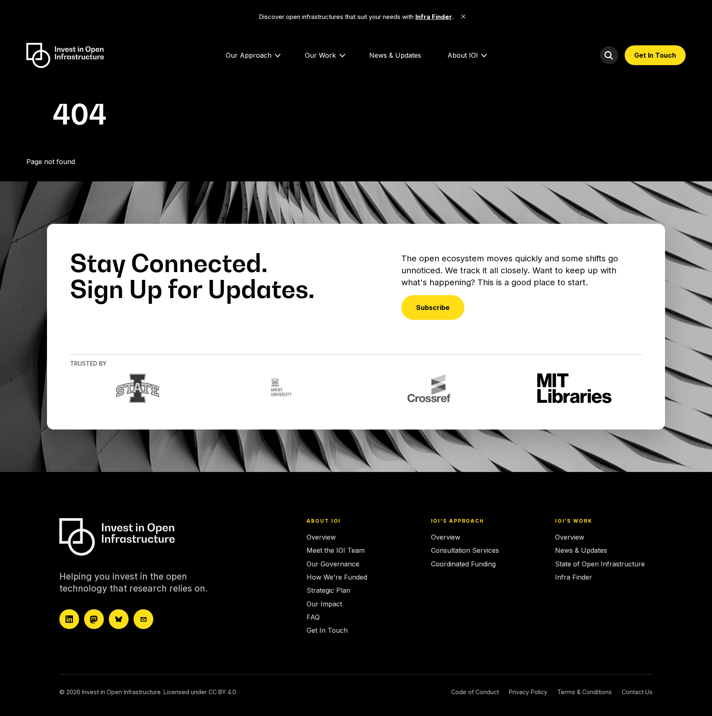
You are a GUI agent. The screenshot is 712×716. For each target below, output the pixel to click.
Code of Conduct (475, 691)
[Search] (609, 55)
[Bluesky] (119, 619)
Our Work (320, 55)
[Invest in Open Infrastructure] (131, 537)
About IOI (462, 55)
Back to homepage (55, 177)
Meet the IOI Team (336, 550)
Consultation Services (465, 550)
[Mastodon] (94, 619)
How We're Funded (337, 577)
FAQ (313, 617)
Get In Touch (655, 55)
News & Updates (395, 55)
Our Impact (324, 604)
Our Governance (333, 564)
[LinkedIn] (69, 619)
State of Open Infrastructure (600, 564)
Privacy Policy (528, 691)
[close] (463, 16)
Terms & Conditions (584, 691)
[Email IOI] (143, 619)
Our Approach (249, 55)
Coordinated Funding (463, 564)
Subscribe (433, 307)
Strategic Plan (328, 590)
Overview (321, 537)
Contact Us (637, 691)
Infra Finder (573, 577)
